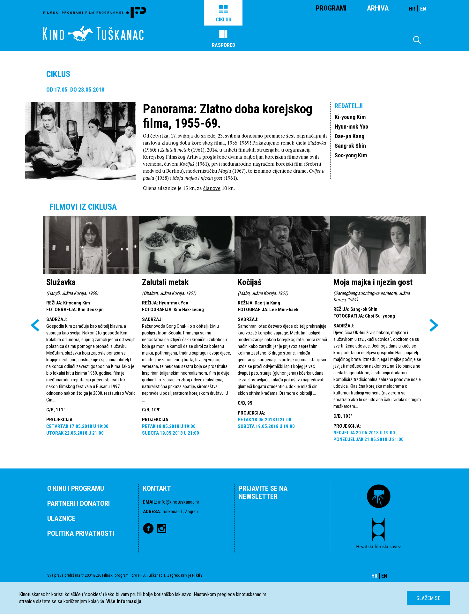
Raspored (223, 45)
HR (412, 9)
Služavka (61, 282)
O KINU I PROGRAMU (75, 488)
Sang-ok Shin (350, 145)
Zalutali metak (165, 282)
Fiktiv (197, 575)
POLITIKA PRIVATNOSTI (80, 533)
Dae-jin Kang (349, 136)
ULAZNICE (61, 518)
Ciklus (223, 20)
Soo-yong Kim (351, 155)
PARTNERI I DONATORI (78, 503)
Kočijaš (250, 282)
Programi (331, 8)
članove (211, 188)
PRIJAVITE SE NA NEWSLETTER (263, 492)
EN (423, 9)
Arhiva (378, 8)
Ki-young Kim (350, 117)
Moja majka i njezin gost (373, 282)
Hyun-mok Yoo (351, 126)
